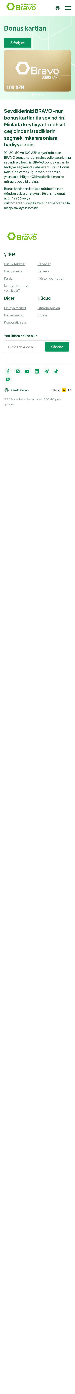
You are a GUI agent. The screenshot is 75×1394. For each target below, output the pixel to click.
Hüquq (44, 297)
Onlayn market (15, 308)
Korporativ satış (15, 322)
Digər (9, 297)
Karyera (43, 271)
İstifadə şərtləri (49, 308)
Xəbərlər (44, 264)
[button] (33, 95)
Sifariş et (17, 42)
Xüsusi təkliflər (14, 264)
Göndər (57, 347)
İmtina (42, 315)
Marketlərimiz (14, 315)
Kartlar (9, 278)
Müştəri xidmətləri (51, 278)
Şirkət (9, 253)
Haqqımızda (13, 271)
